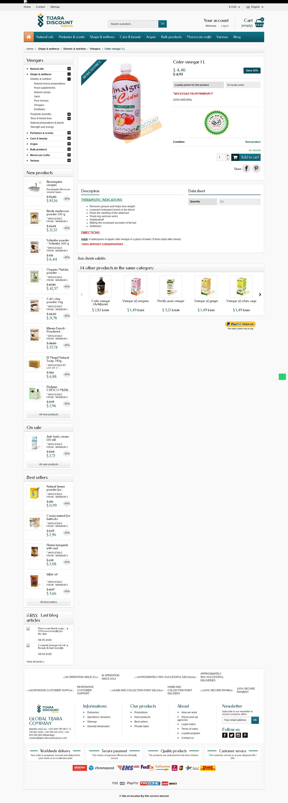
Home (30, 48)
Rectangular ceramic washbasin (54, 185)
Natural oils (44, 37)
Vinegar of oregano (135, 301)
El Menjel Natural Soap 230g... (58, 359)
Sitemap (92, 721)
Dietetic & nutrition (40, 78)
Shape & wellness (102, 37)
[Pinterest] (256, 168)
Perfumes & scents (72, 37)
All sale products (48, 464)
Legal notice (189, 724)
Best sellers (141, 721)
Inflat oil (52, 574)
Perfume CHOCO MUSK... (58, 388)
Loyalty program (191, 733)
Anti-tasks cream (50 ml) (58, 438)
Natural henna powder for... (56, 488)
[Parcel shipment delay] (38, 1)
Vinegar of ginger (206, 301)
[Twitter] (231, 735)
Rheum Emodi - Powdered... (57, 329)
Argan (151, 37)
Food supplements (44, 87)
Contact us (188, 737)
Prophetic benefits (40, 114)
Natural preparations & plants (47, 122)
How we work (189, 712)
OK (162, 23)
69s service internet (157, 796)
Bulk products (171, 37)
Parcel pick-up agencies (187, 718)
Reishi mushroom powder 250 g (58, 212)
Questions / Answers (98, 717)
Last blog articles (42, 617)
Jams (37, 96)
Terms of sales (190, 728)
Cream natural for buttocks (58, 517)
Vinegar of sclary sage (241, 301)
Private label (142, 726)
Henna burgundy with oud (57, 546)
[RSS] (32, 615)
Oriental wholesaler (98, 726)
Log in (225, 26)
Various (222, 37)
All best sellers (48, 602)
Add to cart (250, 157)
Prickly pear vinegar (170, 301)
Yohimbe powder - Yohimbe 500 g (58, 241)
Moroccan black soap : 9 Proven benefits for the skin (51, 631)
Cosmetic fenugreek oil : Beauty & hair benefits (52, 646)
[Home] (29, 37)
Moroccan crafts (199, 37)
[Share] (246, 168)
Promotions (141, 712)
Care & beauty (130, 37)
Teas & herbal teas (41, 118)
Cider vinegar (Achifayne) (100, 302)
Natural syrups (42, 92)
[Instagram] (238, 735)
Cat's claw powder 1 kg (55, 300)
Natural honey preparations (49, 83)
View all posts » (35, 661)
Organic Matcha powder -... (57, 271)
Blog (237, 37)
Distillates (39, 109)
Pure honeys (41, 100)
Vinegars (39, 105)
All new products (48, 414)
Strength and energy (42, 127)
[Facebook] (224, 735)
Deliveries (93, 712)
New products (142, 717)
